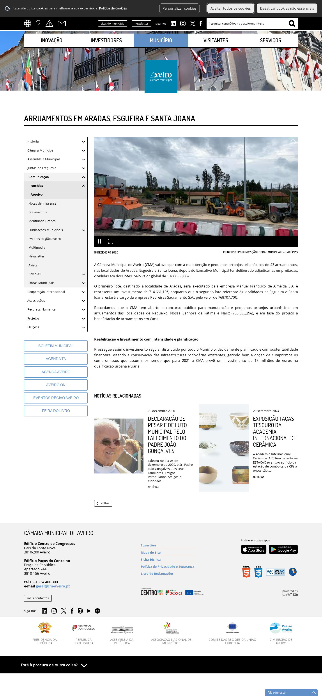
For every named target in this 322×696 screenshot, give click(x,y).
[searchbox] (252, 23)
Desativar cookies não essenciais (287, 8)
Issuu (80, 611)
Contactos (62, 23)
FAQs (38, 23)
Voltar (105, 503)
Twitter (192, 23)
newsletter (141, 23)
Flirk (97, 611)
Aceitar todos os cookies (231, 8)
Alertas (49, 23)
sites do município (112, 23)
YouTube (88, 612)
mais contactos (38, 598)
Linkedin (173, 23)
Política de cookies (113, 8)
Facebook (201, 23)
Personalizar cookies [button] (179, 8)
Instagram (183, 23)
